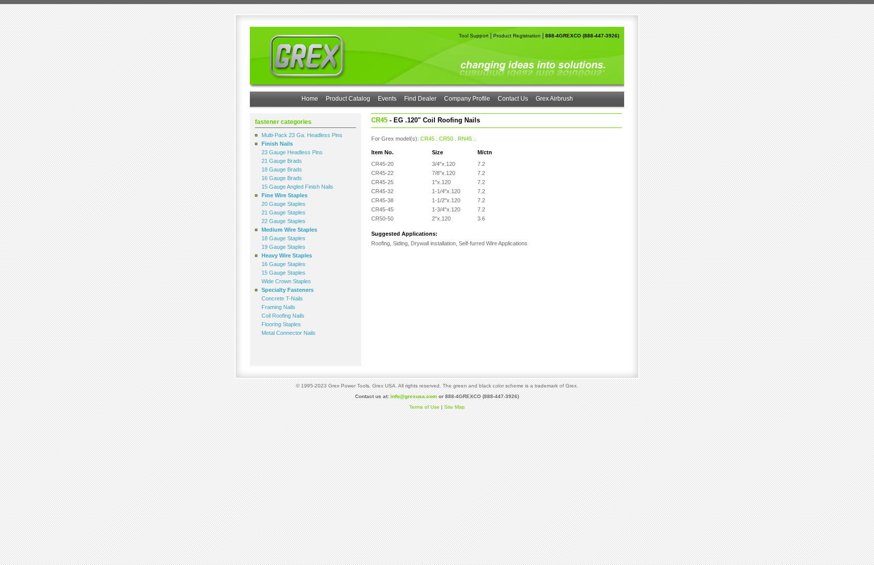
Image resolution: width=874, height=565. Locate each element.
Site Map (454, 407)
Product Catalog (348, 98)
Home (309, 98)
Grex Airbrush (554, 98)
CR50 (446, 139)
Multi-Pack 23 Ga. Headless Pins (301, 135)
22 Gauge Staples (283, 221)
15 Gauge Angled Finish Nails (297, 187)
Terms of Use (424, 407)
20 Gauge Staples (283, 204)
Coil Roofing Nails (282, 316)
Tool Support (474, 35)
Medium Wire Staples (289, 230)
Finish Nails (277, 144)
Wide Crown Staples (286, 281)
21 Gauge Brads (281, 161)
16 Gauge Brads (281, 178)
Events (387, 98)
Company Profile (467, 98)
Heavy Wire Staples (286, 255)
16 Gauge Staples (283, 264)
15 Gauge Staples (283, 273)
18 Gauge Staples (283, 238)
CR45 (427, 139)
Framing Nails (278, 307)
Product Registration (517, 35)
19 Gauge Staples (283, 247)
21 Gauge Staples (283, 212)
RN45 (465, 139)
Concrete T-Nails (282, 298)
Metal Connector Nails (288, 333)
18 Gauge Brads (281, 169)
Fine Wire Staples (284, 195)
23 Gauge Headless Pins (292, 152)
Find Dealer (420, 98)
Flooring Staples (281, 324)
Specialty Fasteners (287, 290)
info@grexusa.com (413, 396)
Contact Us (513, 98)
